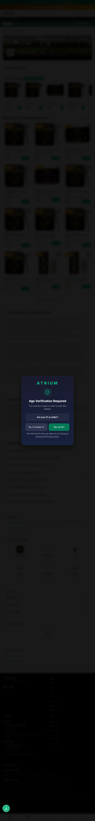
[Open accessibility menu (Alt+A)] (6, 808)
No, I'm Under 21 (36, 427)
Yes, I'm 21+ (59, 427)
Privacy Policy (53, 436)
